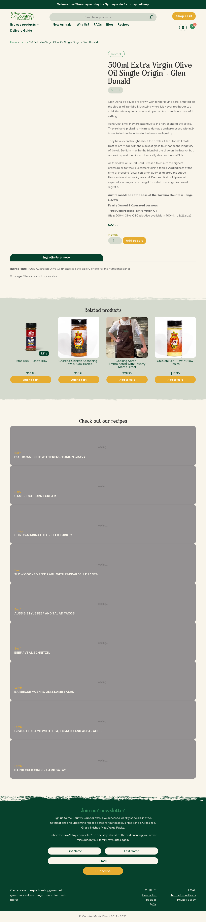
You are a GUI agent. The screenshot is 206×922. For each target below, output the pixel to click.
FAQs (98, 24)
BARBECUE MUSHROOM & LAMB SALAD (44, 691)
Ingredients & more (56, 257)
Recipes (123, 24)
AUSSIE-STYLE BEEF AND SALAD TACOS (44, 613)
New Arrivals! (62, 24)
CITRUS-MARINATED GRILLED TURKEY (43, 535)
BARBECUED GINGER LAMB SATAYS (41, 770)
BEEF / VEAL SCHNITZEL (32, 652)
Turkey (18, 531)
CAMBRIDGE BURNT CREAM (35, 495)
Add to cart (134, 240)
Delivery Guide (21, 30)
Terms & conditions (183, 895)
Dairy (17, 492)
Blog (109, 24)
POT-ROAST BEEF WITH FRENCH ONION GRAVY (49, 456)
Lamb (18, 687)
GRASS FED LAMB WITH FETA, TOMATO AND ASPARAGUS (58, 730)
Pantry (24, 42)
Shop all (182, 16)
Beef (17, 453)
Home (14, 42)
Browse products (23, 24)
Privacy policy (186, 899)
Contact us (149, 895)
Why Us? (83, 24)
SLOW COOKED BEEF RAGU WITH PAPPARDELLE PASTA (56, 574)
